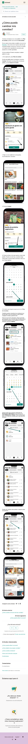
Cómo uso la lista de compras (9, 653)
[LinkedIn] (20, 603)
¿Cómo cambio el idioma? (8, 650)
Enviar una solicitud (20, 634)
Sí (11, 628)
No (16, 628)
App (17, 6)
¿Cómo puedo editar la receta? (18, 618)
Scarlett (8, 33)
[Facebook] (16, 603)
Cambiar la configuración (9, 8)
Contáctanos (5, 656)
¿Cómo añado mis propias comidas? (11, 648)
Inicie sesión (5, 670)
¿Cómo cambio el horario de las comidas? (12, 612)
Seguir (23, 34)
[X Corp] (18, 603)
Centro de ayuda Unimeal (8, 6)
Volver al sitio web (9, 737)
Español (17, 737)
